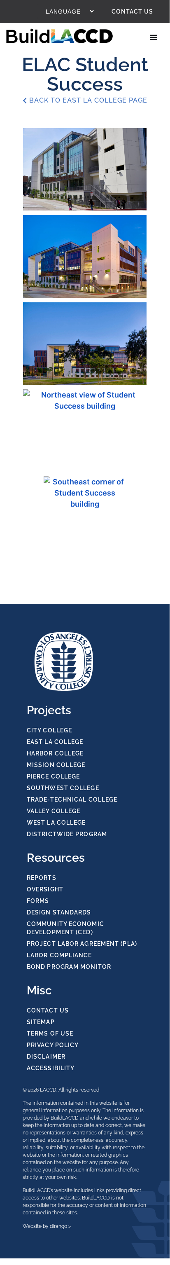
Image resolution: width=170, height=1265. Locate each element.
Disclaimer (46, 1056)
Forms (38, 901)
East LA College (55, 742)
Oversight (45, 889)
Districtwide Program (67, 834)
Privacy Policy (53, 1045)
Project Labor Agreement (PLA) (82, 943)
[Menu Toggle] (154, 37)
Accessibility (51, 1068)
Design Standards (59, 912)
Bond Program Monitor (69, 966)
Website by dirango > (47, 1226)
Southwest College (63, 788)
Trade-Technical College (72, 799)
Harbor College (55, 753)
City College (49, 730)
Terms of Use (50, 1033)
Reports (41, 878)
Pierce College (53, 776)
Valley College (53, 811)
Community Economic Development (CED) (65, 928)
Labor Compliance (59, 955)
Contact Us (132, 11)
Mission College (56, 765)
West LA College (56, 822)
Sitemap (41, 1022)
